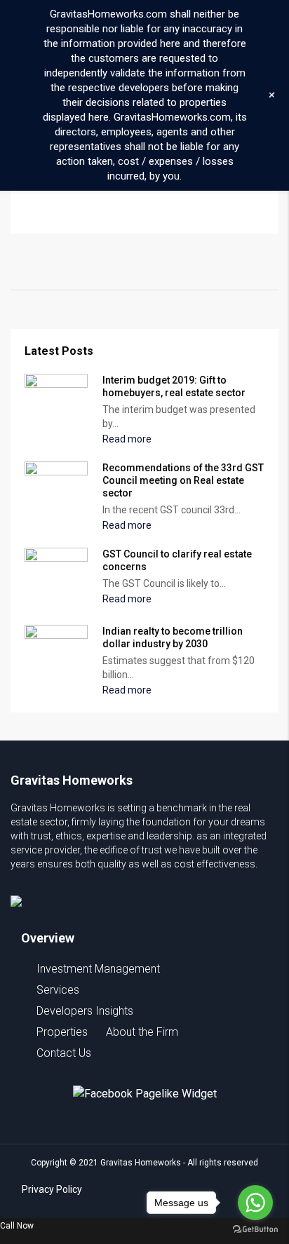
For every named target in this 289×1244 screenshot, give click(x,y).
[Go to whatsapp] (255, 1202)
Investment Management (98, 968)
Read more (128, 439)
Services (57, 989)
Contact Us (63, 1053)
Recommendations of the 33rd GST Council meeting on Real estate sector (183, 480)
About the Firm (142, 1032)
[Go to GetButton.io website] (255, 1229)
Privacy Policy (52, 1189)
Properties (62, 1032)
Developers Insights (84, 1010)
